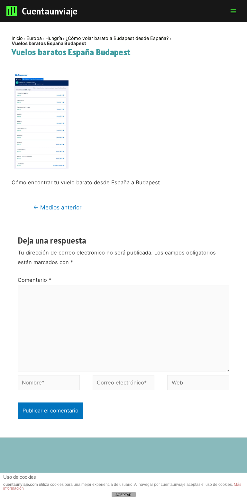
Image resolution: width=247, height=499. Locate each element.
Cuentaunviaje (50, 11)
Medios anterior (57, 207)
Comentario (34, 280)
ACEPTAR (123, 495)
